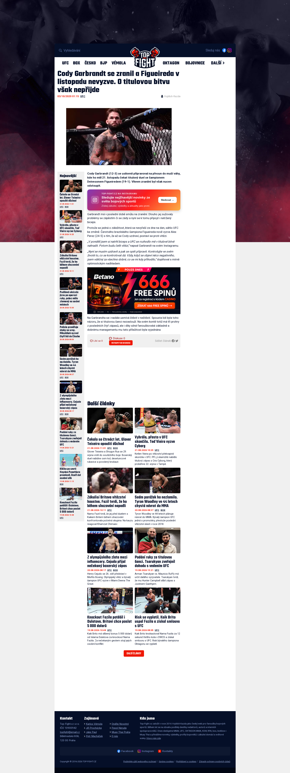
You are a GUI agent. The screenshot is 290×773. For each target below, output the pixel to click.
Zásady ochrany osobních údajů (214, 761)
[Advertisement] (134, 374)
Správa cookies (166, 761)
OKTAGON (171, 63)
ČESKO (90, 63)
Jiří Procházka (94, 727)
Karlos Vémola (94, 723)
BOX (76, 63)
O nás (115, 736)
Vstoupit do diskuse (120, 343)
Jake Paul (91, 732)
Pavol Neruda (119, 727)
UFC (65, 63)
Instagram (148, 751)
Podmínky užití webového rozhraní (139, 761)
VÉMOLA (119, 63)
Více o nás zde (153, 738)
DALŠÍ (216, 63)
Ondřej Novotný (120, 723)
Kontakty (167, 751)
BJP (103, 63)
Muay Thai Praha (121, 732)
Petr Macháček (94, 736)
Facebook (127, 751)
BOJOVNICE (195, 63)
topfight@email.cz (70, 732)
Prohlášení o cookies (186, 761)
